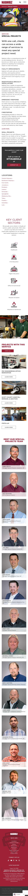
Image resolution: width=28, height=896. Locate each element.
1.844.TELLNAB (22, 890)
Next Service (24, 19)
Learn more (9, 377)
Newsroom (14, 847)
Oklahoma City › (6, 196)
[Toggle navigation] (24, 2)
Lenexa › (4, 189)
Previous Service (4, 19)
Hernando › (5, 191)
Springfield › (5, 194)
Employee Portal (14, 842)
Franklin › (4, 200)
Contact (14, 848)
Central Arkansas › (7, 178)
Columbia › (5, 202)
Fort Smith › (5, 182)
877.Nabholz (14, 159)
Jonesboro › (5, 185)
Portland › (4, 187)
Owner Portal (14, 852)
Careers (14, 844)
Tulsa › (4, 198)
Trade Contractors (14, 850)
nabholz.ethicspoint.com (9, 891)
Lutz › (3, 205)
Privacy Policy (14, 853)
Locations (14, 841)
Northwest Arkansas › (8, 180)
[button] (22, 317)
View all (8, 351)
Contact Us (14, 165)
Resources (14, 845)
